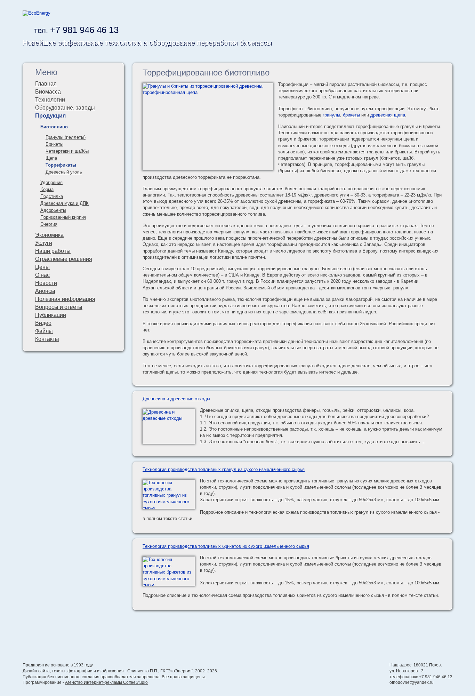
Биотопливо (54, 126)
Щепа (51, 158)
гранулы (331, 115)
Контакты (47, 339)
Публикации (50, 315)
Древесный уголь (64, 172)
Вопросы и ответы (58, 307)
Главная (46, 84)
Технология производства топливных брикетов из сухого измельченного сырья (226, 546)
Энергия (48, 224)
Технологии (50, 100)
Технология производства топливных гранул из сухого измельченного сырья (224, 469)
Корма (47, 189)
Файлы (44, 331)
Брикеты (54, 144)
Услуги (43, 243)
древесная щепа (387, 115)
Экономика (49, 235)
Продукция (50, 116)
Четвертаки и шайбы (67, 151)
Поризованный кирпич (63, 217)
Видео (43, 323)
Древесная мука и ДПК (64, 203)
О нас (42, 275)
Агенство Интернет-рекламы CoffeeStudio (106, 682)
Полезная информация (65, 299)
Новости (46, 283)
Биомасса (48, 92)
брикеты (351, 115)
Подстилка (51, 196)
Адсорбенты (53, 210)
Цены (42, 267)
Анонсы (45, 291)
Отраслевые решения (63, 259)
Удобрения (51, 182)
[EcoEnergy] (36, 13)
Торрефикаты (61, 165)
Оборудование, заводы (65, 108)
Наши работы (53, 251)
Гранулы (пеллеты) (66, 137)
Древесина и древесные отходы (176, 398)
